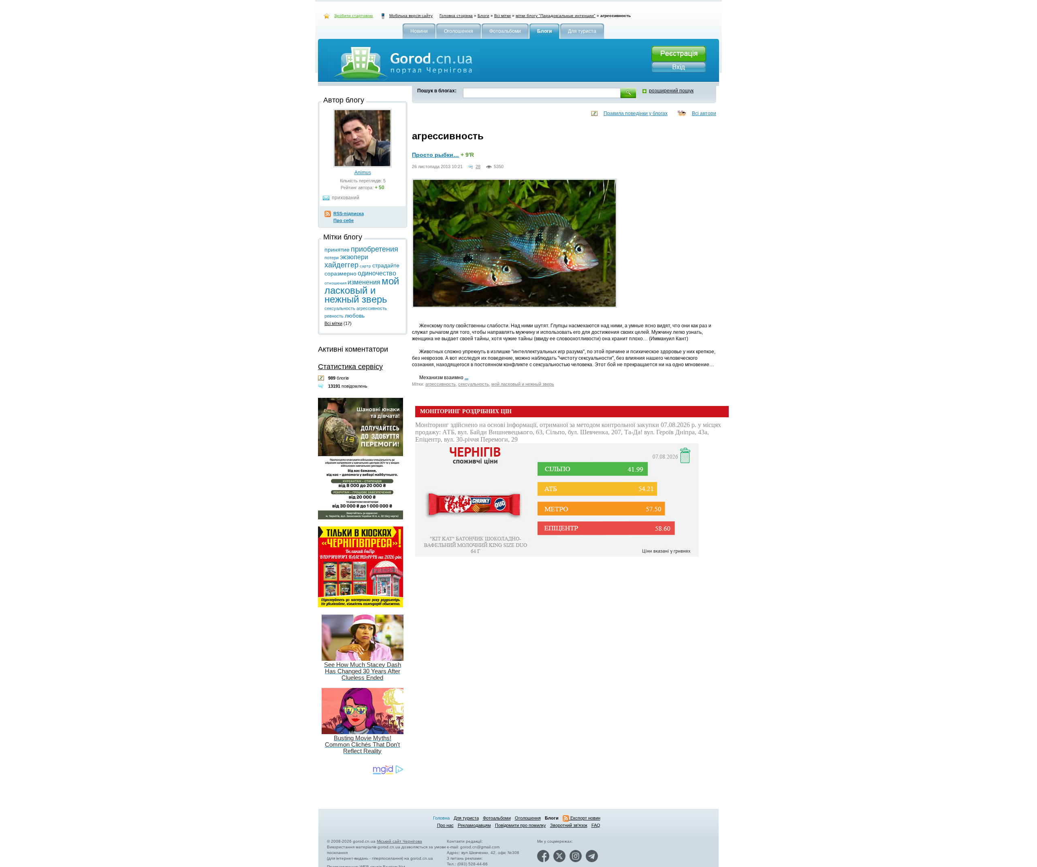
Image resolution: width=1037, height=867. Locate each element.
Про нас (445, 825)
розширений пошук (671, 91)
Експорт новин (584, 818)
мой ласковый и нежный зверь (522, 384)
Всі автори (704, 113)
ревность (334, 316)
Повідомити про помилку (520, 825)
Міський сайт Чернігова (399, 841)
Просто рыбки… (435, 155)
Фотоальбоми (497, 818)
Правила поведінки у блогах (636, 113)
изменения (364, 282)
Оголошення (528, 818)
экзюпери (354, 257)
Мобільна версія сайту (411, 15)
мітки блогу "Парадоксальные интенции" (555, 15)
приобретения (374, 249)
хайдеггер (341, 265)
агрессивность (440, 384)
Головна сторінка (456, 15)
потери (331, 257)
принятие (337, 249)
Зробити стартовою (353, 15)
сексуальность (473, 384)
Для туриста (466, 818)
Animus (362, 172)
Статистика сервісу (350, 367)
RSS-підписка (348, 213)
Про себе (343, 220)
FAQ (595, 825)
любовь (355, 315)
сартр (365, 266)
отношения (335, 283)
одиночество (377, 273)
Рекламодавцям (474, 825)
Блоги (483, 15)
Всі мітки (502, 15)
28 (478, 166)
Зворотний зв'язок (568, 825)
